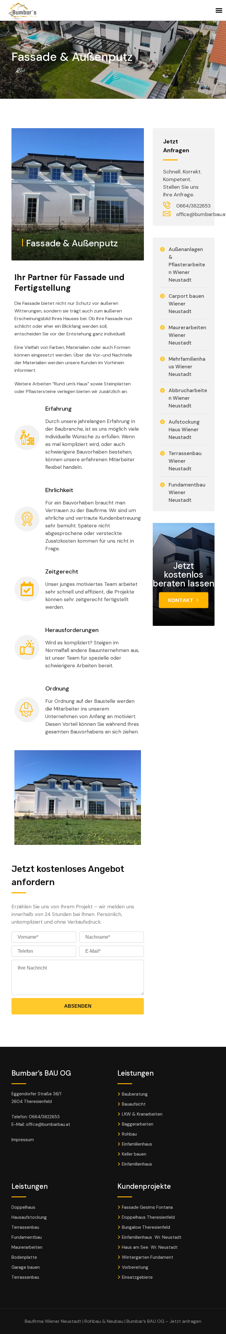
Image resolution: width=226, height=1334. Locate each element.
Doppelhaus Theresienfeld (148, 1217)
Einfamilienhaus (137, 1144)
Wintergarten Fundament (148, 1257)
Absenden (78, 1006)
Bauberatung (135, 1094)
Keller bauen (134, 1154)
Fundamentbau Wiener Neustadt (187, 492)
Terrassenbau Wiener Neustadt (185, 461)
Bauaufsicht (134, 1104)
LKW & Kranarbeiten (142, 1114)
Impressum (22, 1140)
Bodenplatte (24, 1257)
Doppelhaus (23, 1207)
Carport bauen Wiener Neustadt (186, 304)
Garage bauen (25, 1267)
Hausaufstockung (29, 1217)
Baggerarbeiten (137, 1124)
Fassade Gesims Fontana (147, 1207)
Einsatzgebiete (137, 1277)
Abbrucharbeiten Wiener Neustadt (188, 398)
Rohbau (129, 1134)
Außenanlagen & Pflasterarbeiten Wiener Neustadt (187, 264)
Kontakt (180, 600)
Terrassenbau (25, 1227)
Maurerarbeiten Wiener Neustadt (187, 335)
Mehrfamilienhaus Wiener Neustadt (187, 366)
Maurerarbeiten (26, 1247)
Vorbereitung (135, 1267)
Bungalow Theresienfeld (146, 1227)
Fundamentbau (26, 1237)
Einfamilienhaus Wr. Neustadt (152, 1237)
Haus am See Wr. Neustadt (150, 1247)
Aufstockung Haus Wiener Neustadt (184, 429)
